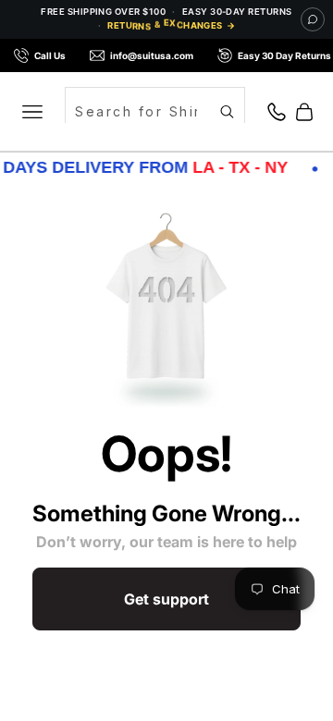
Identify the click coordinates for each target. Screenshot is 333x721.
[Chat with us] (313, 19)
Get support (166, 599)
